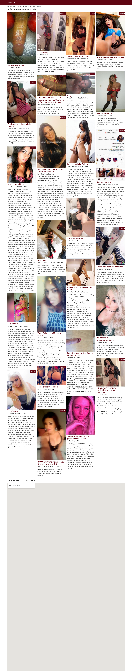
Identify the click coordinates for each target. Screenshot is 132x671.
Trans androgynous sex (47, 387)
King (69, 95)
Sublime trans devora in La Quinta (20, 125)
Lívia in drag (42, 52)
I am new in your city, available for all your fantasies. (106, 390)
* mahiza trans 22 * (76, 238)
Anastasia (41, 260)
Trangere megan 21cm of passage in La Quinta (78, 437)
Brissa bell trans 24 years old (110, 267)
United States (21, 6)
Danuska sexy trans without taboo (79, 288)
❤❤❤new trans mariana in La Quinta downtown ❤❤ (50, 463)
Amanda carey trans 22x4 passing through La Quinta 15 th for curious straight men (50, 100)
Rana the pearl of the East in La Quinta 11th (80, 354)
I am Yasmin (13, 411)
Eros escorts (11, 6)
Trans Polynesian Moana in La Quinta (50, 334)
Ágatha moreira (104, 182)
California (30, 6)
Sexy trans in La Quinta (77, 164)
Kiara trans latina (104, 113)
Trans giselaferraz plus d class (110, 57)
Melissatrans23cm (16, 184)
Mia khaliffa (13, 324)
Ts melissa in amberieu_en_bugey (106, 339)
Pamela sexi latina (16, 65)
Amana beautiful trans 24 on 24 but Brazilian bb (50, 170)
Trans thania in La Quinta (78, 56)
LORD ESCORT (11, 2)
